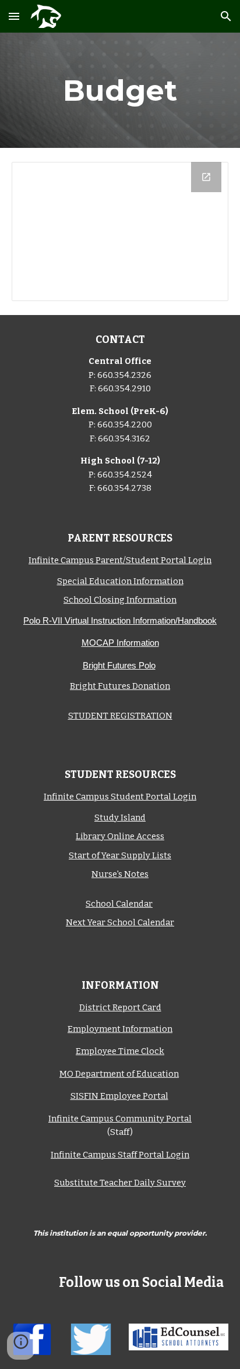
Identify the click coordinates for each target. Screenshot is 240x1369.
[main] (120, 90)
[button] (14, 16)
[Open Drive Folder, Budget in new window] (206, 177)
